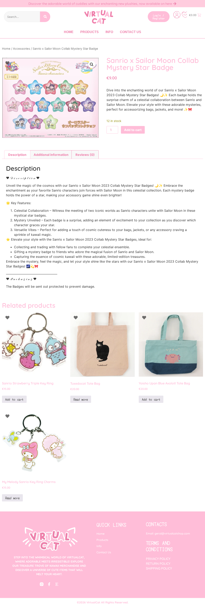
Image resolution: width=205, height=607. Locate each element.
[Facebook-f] (49, 584)
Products (89, 32)
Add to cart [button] (14, 399)
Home (68, 32)
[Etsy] (57, 584)
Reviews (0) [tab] (85, 155)
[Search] (45, 16)
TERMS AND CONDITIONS (159, 546)
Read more (80, 399)
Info (109, 32)
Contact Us (130, 32)
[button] (91, 64)
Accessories (21, 48)
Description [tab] (17, 155)
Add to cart (133, 130)
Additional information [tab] (51, 155)
